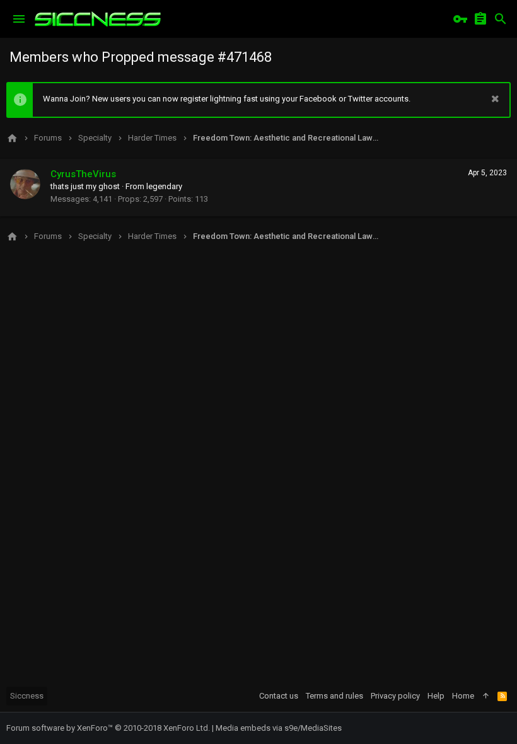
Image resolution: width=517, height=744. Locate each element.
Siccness (27, 695)
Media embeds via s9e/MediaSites (279, 728)
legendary (164, 186)
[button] (19, 18)
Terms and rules (334, 695)
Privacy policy (395, 695)
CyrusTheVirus (83, 174)
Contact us (278, 695)
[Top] (486, 696)
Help (435, 695)
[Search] (501, 19)
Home (463, 695)
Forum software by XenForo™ (108, 728)
